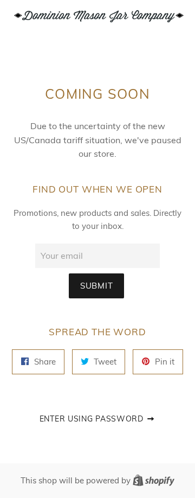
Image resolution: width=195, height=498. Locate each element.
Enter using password (93, 418)
